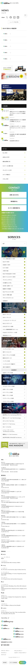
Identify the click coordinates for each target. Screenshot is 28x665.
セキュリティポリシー (18, 650)
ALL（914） (5, 153)
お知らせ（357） (6, 157)
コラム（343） (6, 179)
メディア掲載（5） (6, 174)
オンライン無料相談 (13, 662)
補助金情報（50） (6, 161)
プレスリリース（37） (7, 170)
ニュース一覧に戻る (14, 22)
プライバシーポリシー (5, 650)
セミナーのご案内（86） (8, 166)
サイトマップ (3, 654)
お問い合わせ (22, 662)
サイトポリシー (4, 652)
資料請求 (5, 662)
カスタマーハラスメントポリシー (20, 652)
